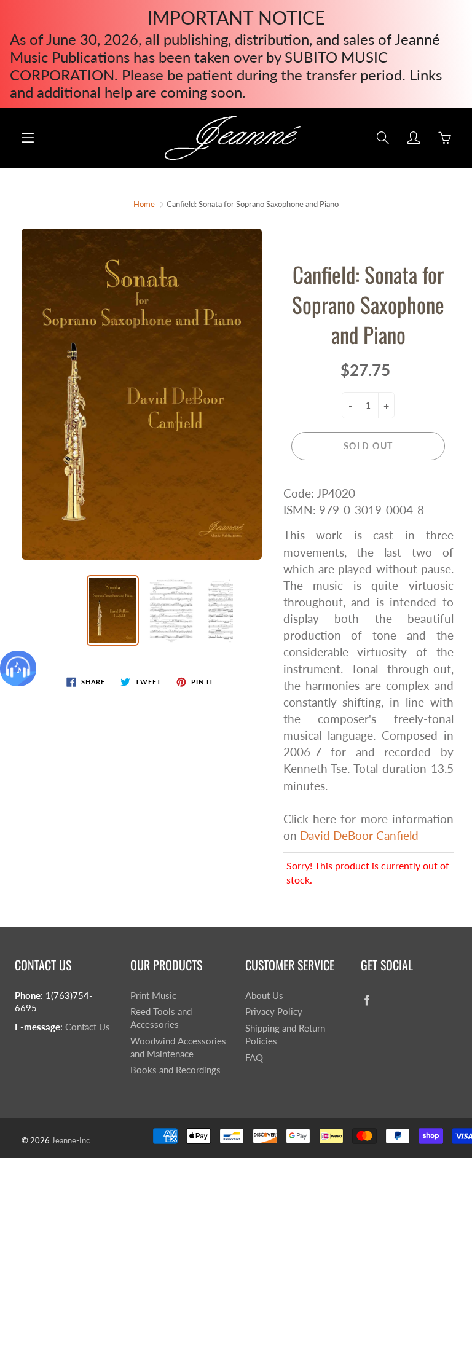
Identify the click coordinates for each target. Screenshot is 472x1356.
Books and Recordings (175, 1070)
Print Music (153, 995)
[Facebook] (367, 1000)
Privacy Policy (273, 1011)
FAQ (254, 1057)
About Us (264, 995)
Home (144, 204)
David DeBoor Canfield (359, 835)
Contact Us (87, 1027)
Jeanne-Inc (71, 1140)
